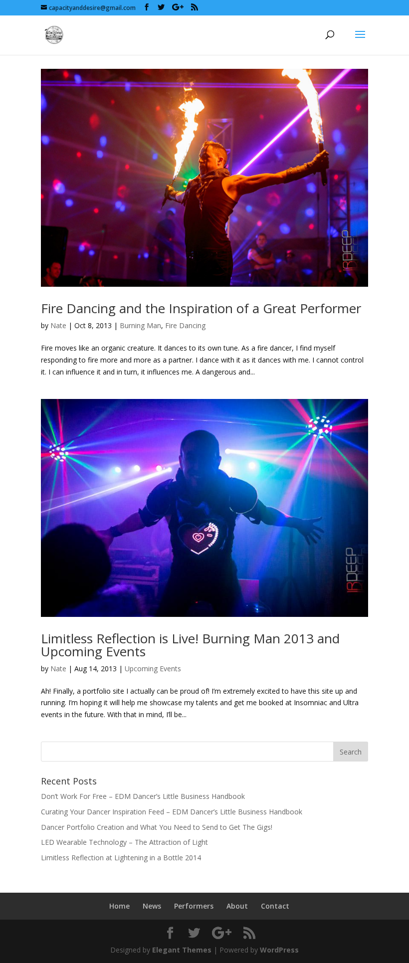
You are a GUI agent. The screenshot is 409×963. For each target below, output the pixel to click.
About (237, 906)
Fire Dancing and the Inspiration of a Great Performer (201, 308)
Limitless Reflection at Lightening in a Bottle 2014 (121, 857)
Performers (193, 906)
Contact (275, 906)
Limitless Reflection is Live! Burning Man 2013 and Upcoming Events (190, 644)
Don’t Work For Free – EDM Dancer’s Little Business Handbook (143, 796)
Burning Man (140, 325)
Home (119, 906)
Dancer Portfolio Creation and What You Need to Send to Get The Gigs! (156, 827)
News (152, 906)
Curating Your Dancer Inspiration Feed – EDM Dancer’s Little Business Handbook (171, 811)
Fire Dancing (185, 325)
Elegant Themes (181, 950)
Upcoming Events (153, 668)
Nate (58, 325)
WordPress (279, 950)
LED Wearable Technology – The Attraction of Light (124, 842)
